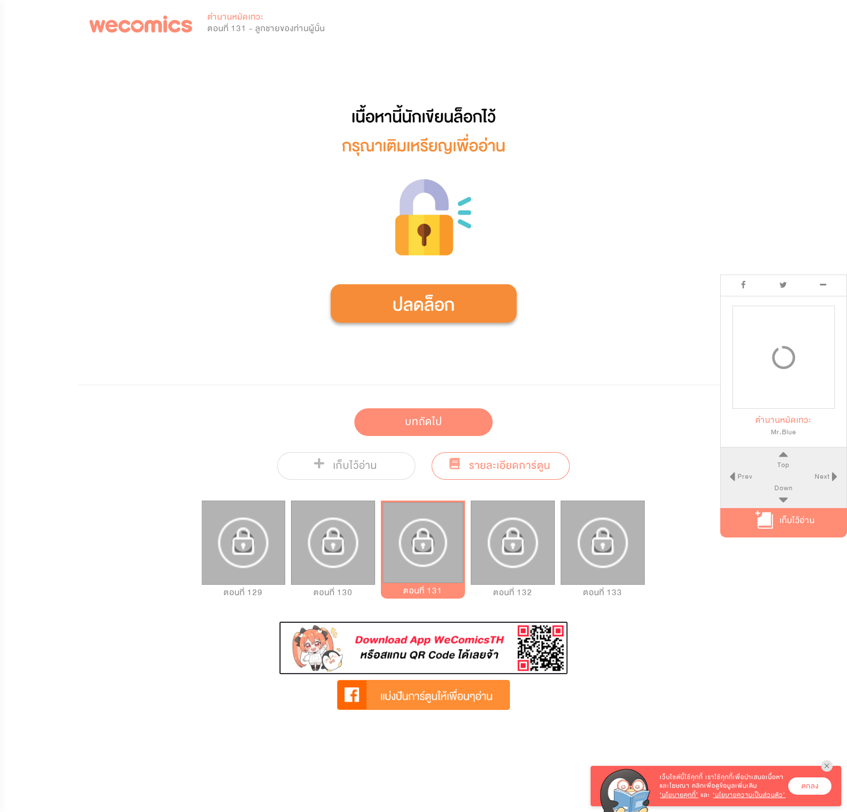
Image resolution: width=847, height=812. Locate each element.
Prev (744, 476)
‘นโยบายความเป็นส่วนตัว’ (749, 795)
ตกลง (810, 786)
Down (783, 488)
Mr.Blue (783, 432)
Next (823, 476)
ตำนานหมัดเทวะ (235, 17)
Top (783, 465)
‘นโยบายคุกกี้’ (679, 795)
